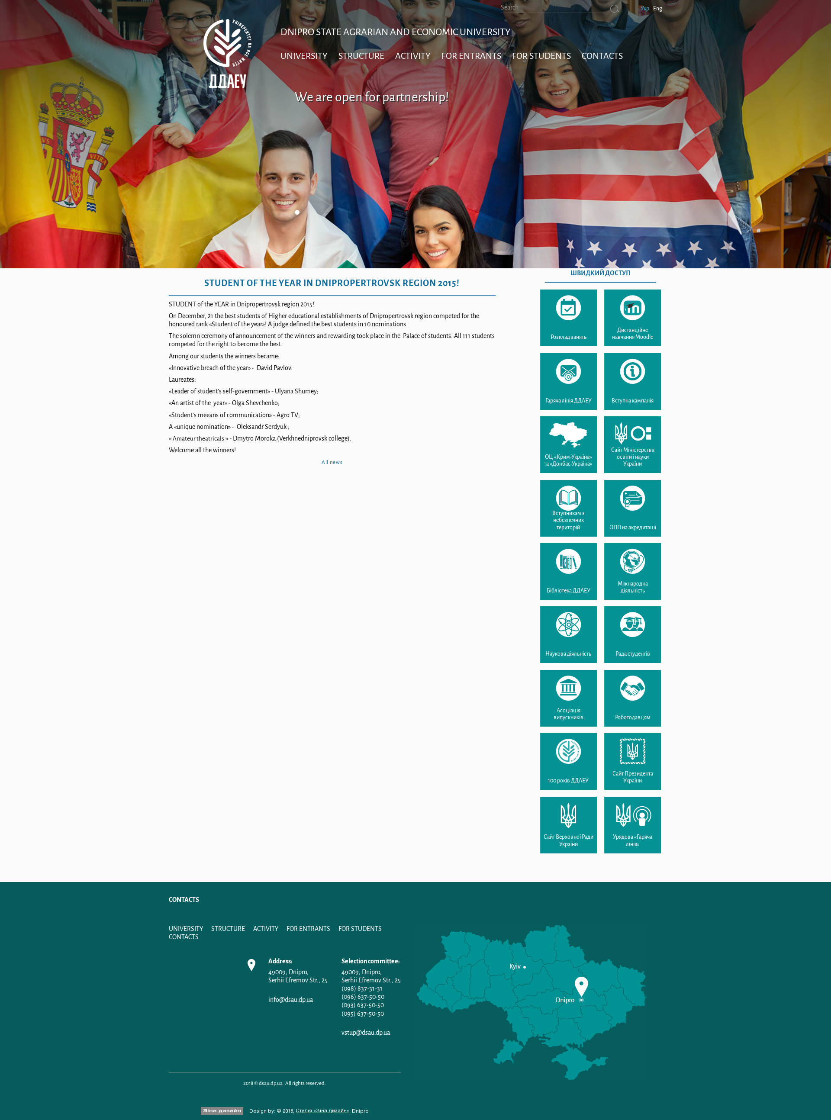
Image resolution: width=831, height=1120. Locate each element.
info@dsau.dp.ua (290, 999)
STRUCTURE (361, 56)
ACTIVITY (413, 56)
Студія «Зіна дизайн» (322, 1111)
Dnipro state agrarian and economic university (395, 32)
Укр (645, 8)
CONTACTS (602, 56)
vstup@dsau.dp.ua (365, 1032)
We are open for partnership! (372, 97)
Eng (657, 8)
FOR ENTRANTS (471, 56)
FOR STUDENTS (541, 56)
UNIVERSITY (304, 56)
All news (332, 462)
